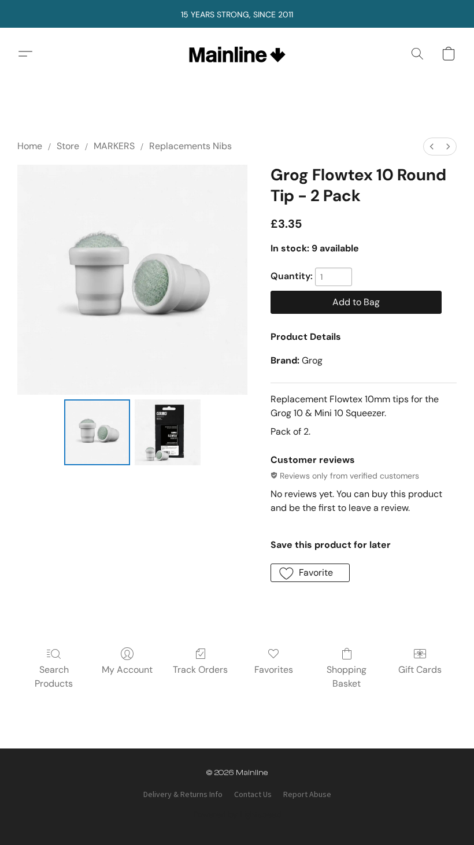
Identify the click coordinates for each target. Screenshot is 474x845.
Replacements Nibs (190, 146)
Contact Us (253, 794)
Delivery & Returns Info (183, 794)
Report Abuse (307, 794)
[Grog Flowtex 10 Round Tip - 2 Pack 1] (168, 432)
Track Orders (200, 670)
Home (29, 146)
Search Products (54, 677)
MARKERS (114, 146)
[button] (237, 54)
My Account (127, 670)
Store (68, 146)
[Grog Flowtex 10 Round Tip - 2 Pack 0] (97, 432)
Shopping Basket (346, 677)
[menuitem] (432, 146)
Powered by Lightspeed (237, 814)
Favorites (273, 670)
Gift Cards (420, 670)
